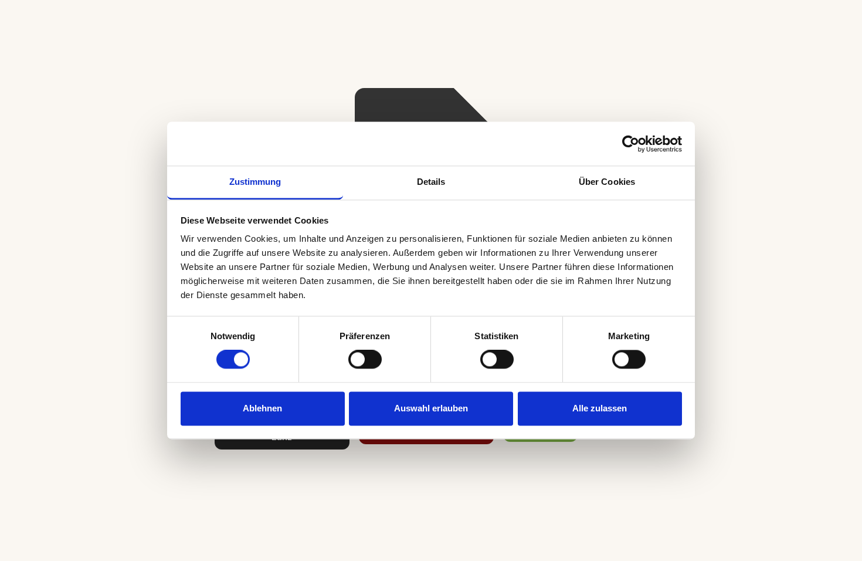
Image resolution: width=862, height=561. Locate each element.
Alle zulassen (599, 408)
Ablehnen (262, 408)
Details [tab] (431, 182)
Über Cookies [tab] (607, 182)
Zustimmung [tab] (255, 182)
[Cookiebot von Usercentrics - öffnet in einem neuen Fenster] (630, 144)
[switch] (365, 359)
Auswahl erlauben (431, 408)
